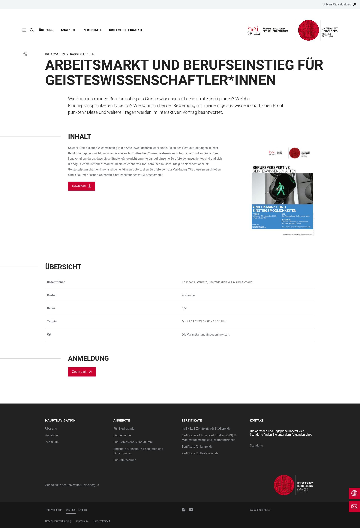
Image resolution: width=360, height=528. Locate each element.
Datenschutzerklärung (58, 521)
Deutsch (71, 509)
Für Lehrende (122, 435)
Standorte (256, 445)
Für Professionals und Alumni (133, 442)
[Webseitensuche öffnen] (34, 30)
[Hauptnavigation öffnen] (26, 30)
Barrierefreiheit (101, 521)
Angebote (68, 30)
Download (79, 186)
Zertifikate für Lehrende (197, 446)
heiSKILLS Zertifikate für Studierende (206, 428)
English (82, 509)
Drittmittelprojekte (126, 30)
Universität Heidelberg (337, 4)
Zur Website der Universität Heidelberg (70, 485)
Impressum (81, 521)
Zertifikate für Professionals (200, 453)
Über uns (46, 30)
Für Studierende (123, 428)
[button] (77, 421)
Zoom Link (79, 371)
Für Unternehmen (124, 460)
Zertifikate (92, 30)
